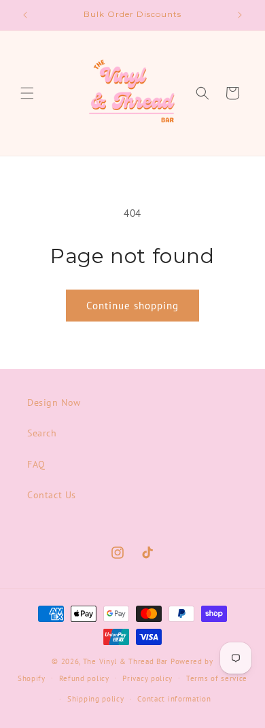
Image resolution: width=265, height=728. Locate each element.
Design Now (54, 402)
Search (42, 433)
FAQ (36, 464)
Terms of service (216, 678)
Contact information (174, 699)
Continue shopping (132, 305)
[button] (27, 93)
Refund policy (84, 678)
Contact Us (51, 495)
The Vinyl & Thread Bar (125, 661)
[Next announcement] (240, 15)
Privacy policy (147, 678)
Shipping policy (95, 699)
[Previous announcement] (25, 15)
